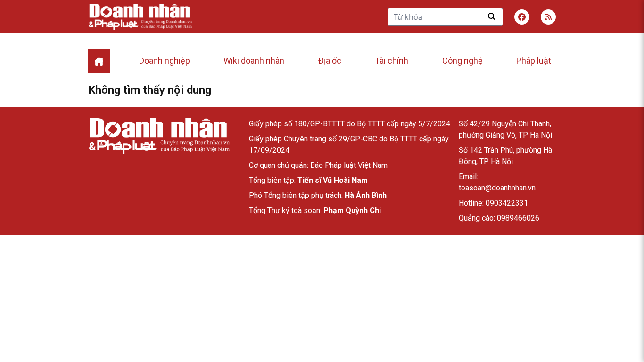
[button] (548, 17)
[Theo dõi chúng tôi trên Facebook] (521, 17)
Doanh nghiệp (164, 61)
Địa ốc (329, 61)
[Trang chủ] (159, 136)
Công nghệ (462, 61)
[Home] (99, 61)
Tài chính (391, 61)
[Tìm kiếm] (491, 16)
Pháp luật (533, 61)
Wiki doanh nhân (253, 61)
